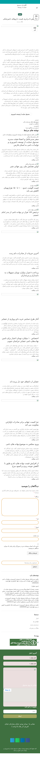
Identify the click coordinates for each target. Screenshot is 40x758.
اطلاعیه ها (36, 621)
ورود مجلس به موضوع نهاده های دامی (22, 444)
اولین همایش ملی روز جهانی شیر (24, 166)
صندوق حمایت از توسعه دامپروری (20, 114)
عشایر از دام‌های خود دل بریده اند (24, 381)
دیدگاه (36, 496)
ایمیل (37, 527)
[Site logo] (20, 6)
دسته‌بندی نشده (34, 625)
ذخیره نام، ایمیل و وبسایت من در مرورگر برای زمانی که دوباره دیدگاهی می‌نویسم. (21, 547)
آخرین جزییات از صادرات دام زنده (24, 253)
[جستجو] (1, 6)
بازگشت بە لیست (34, 124)
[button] (28, 740)
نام (37, 519)
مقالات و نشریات (34, 628)
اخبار (20, 14)
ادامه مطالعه (35, 160)
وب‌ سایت (36, 535)
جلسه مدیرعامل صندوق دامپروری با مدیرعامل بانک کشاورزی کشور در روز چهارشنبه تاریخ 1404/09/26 (20, 606)
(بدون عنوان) (35, 586)
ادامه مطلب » (32, 658)
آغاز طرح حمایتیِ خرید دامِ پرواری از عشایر (20, 319)
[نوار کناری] (37, 755)
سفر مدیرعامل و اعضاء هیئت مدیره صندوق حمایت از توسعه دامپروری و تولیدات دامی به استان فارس (23, 142)
